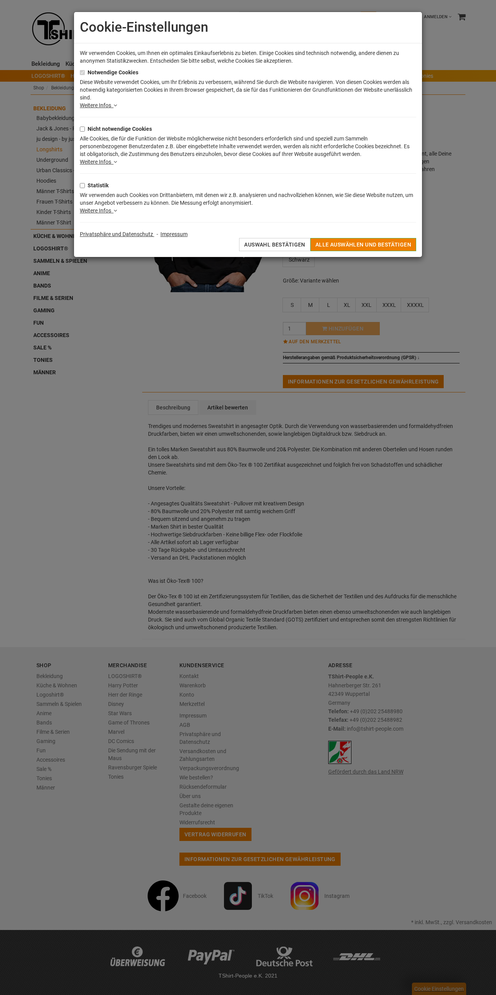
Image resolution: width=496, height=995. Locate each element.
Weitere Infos (97, 105)
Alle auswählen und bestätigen (363, 244)
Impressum (174, 234)
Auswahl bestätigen (274, 244)
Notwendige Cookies (113, 72)
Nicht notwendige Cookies (120, 129)
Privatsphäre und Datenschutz (117, 234)
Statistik (98, 185)
